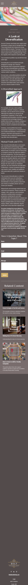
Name (2, 241)
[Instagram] (17, 572)
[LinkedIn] (14, 572)
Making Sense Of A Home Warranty (12, 336)
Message (3, 261)
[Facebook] (11, 572)
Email (2, 251)
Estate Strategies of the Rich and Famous (14, 308)
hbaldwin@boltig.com (14, 575)
